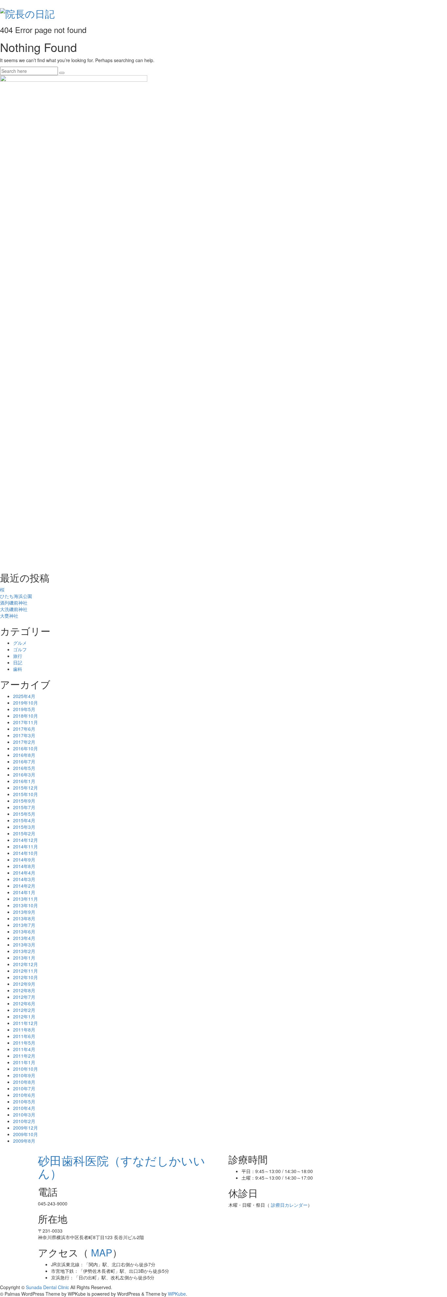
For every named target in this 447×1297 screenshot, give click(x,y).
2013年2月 (24, 951)
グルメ (20, 643)
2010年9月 (24, 1075)
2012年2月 (24, 1010)
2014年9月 (24, 859)
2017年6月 (24, 728)
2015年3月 (24, 827)
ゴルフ (20, 649)
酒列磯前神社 (13, 602)
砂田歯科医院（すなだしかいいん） (121, 1167)
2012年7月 (24, 997)
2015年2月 (24, 833)
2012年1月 (24, 1016)
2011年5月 (24, 1042)
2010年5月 (24, 1101)
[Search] (61, 73)
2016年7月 (24, 761)
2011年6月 (24, 1036)
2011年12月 (25, 1023)
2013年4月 (24, 938)
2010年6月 (24, 1095)
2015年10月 (25, 794)
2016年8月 (24, 755)
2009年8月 (24, 1140)
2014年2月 (24, 885)
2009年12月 (25, 1127)
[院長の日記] (27, 12)
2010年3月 (24, 1114)
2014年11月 (25, 846)
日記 (17, 662)
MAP (100, 1252)
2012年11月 (25, 970)
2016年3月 (24, 774)
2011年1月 (24, 1062)
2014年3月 (24, 879)
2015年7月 (24, 807)
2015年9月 (24, 800)
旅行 (17, 656)
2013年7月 (24, 925)
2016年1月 (24, 781)
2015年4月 (24, 820)
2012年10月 (25, 977)
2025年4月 (24, 696)
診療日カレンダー (289, 1205)
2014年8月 (24, 866)
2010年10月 (25, 1069)
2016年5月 (24, 768)
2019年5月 (24, 709)
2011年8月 (24, 1029)
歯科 (17, 669)
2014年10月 (25, 853)
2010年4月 (24, 1108)
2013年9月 (24, 912)
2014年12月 (25, 840)
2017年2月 (24, 742)
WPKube (177, 1293)
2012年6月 (24, 1003)
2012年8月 (24, 990)
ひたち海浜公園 (16, 596)
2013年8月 (24, 918)
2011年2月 (24, 1055)
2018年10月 (25, 715)
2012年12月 (25, 964)
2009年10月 (25, 1134)
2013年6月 (24, 931)
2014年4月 (24, 872)
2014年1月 (24, 892)
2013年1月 (24, 957)
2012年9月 (24, 984)
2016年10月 (25, 748)
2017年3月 (24, 735)
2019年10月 (25, 702)
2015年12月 (25, 787)
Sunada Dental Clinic (47, 1287)
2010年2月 (24, 1121)
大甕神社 (9, 615)
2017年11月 (25, 722)
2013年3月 (24, 944)
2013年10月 (25, 905)
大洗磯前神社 (13, 609)
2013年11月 (25, 899)
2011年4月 (24, 1049)
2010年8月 (24, 1082)
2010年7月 (24, 1088)
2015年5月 (24, 814)
